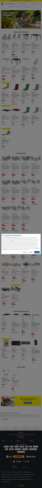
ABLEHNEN (25, 252)
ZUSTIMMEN (37, 252)
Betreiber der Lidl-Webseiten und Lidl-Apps (11, 237)
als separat (11, 240)
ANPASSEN (30, 252)
